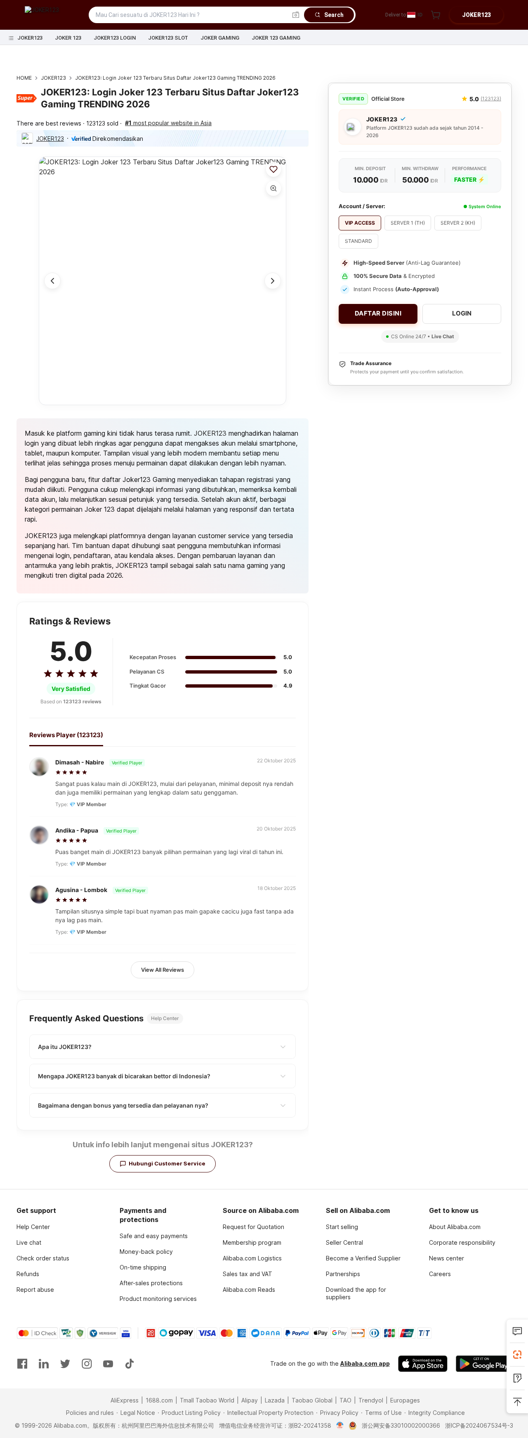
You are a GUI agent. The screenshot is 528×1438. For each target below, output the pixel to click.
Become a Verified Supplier (363, 1258)
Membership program (252, 1242)
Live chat (28, 1242)
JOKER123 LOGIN (115, 38)
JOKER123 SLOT (168, 38)
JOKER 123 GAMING (276, 38)
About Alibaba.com (455, 1226)
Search (334, 15)
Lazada (275, 1400)
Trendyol (370, 1400)
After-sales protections (151, 1282)
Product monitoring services (158, 1298)
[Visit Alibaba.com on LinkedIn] (44, 1363)
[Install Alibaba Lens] (517, 1354)
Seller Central (344, 1242)
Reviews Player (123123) (66, 735)
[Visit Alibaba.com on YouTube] (108, 1363)
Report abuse (35, 1289)
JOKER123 (29, 38)
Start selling (342, 1226)
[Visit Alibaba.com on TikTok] (129, 1363)
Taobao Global (312, 1400)
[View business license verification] (340, 1425)
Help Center (33, 1226)
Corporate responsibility (462, 1242)
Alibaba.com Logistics (252, 1258)
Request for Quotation (253, 1226)
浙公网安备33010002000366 (401, 1425)
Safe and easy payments (154, 1235)
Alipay (249, 1400)
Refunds (27, 1273)
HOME (24, 78)
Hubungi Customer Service (167, 1163)
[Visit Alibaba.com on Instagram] (86, 1363)
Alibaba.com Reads (249, 1289)
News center (446, 1258)
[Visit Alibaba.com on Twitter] (65, 1363)
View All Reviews (162, 969)
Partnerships (343, 1273)
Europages (405, 1400)
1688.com (159, 1400)
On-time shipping (143, 1267)
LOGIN (461, 313)
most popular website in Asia (168, 122)
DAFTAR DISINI (378, 313)
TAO (345, 1400)
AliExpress (125, 1400)
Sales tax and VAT (247, 1273)
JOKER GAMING (219, 38)
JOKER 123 (68, 38)
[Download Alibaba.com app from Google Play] (484, 1363)
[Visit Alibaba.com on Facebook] (22, 1363)
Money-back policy (146, 1251)
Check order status (42, 1258)
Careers (440, 1273)
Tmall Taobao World (207, 1400)
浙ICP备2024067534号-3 (479, 1425)
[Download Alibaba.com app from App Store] (423, 1363)
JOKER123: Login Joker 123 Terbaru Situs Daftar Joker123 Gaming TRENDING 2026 (175, 78)
